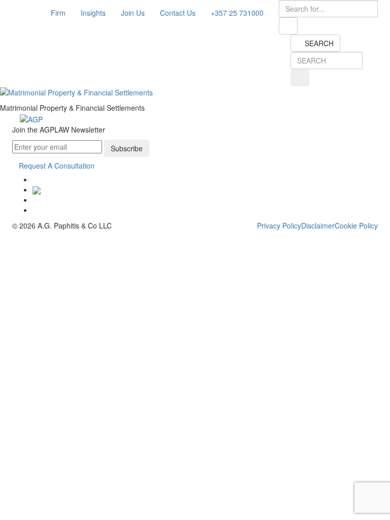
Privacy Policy (279, 225)
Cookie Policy (356, 225)
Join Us (133, 13)
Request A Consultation (56, 165)
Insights (93, 13)
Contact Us (178, 13)
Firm (58, 13)
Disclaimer (318, 225)
